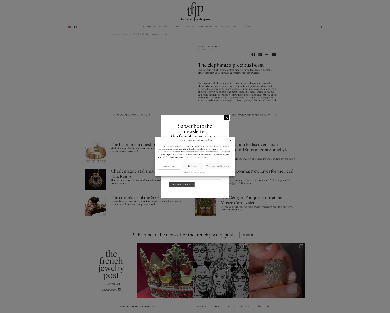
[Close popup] (226, 117)
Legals (202, 172)
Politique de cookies (191, 172)
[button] (230, 140)
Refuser (192, 166)
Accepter (168, 166)
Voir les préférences (218, 166)
